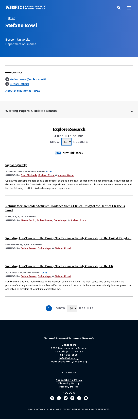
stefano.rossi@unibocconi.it (28, 79)
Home (11, 18)
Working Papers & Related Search (31, 110)
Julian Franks (44, 220)
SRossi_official (19, 84)
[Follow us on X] (52, 398)
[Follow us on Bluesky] (66, 398)
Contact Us (69, 344)
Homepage (69, 372)
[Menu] (129, 7)
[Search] (119, 7)
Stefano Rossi (46, 175)
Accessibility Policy (69, 380)
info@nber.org (69, 358)
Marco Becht (28, 220)
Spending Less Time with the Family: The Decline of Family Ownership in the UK (59, 266)
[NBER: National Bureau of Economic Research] (28, 8)
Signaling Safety (16, 165)
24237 (49, 171)
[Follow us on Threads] (72, 398)
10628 (43, 272)
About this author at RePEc (22, 90)
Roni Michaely (29, 175)
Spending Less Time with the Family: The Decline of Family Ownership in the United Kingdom (68, 238)
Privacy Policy (69, 386)
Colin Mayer (60, 220)
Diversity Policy (69, 383)
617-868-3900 (69, 354)
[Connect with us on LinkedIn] (59, 398)
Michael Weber (66, 175)
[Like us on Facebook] (79, 398)
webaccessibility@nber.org (69, 361)
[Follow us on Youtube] (86, 398)
